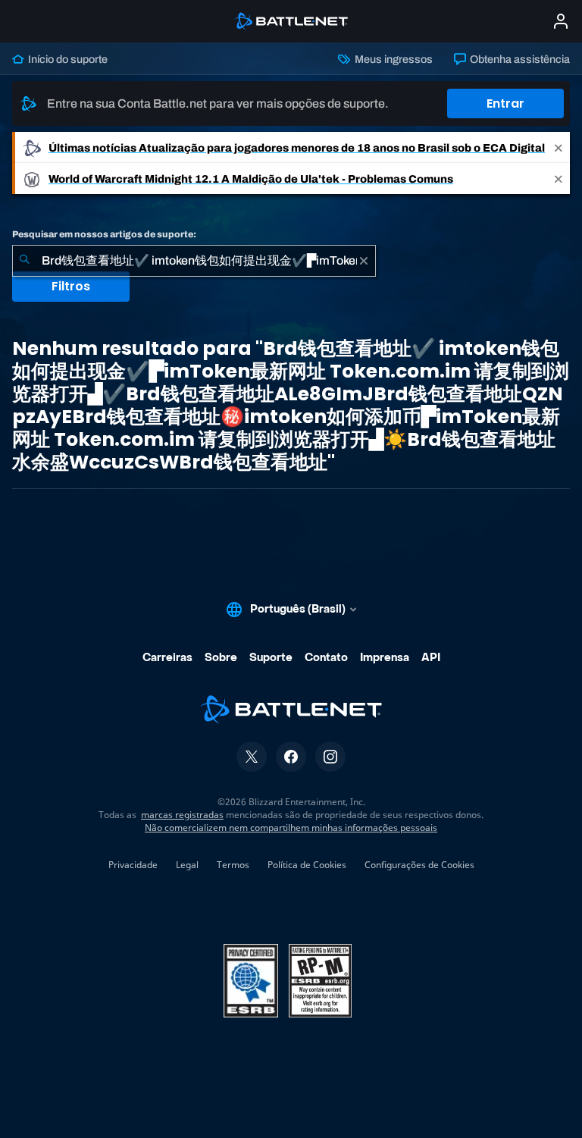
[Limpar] (364, 261)
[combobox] (194, 261)
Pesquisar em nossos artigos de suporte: (104, 234)
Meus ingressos (392, 59)
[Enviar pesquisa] (24, 261)
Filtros (71, 286)
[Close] (558, 147)
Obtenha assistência (519, 59)
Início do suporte (67, 59)
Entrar (505, 103)
